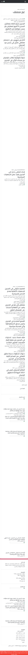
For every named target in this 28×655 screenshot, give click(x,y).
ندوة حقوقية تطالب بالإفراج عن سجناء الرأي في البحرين (14, 59)
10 (21, 635)
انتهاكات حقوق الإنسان (20, 573)
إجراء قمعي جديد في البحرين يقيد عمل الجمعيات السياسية (14, 174)
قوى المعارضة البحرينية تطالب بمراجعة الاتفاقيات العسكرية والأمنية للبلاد (15, 432)
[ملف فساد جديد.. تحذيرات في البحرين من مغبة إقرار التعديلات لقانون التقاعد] (19, 333)
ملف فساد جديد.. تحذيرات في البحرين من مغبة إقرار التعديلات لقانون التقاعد (15, 340)
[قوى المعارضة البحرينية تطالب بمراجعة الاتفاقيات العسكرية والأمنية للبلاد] (17, 421)
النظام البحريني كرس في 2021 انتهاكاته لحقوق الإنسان (15, 372)
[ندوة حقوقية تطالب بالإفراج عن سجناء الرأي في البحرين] (14, 54)
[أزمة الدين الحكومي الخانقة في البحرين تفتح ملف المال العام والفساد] (17, 542)
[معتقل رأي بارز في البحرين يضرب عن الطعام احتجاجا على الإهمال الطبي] (19, 301)
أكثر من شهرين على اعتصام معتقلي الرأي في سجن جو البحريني (14, 42)
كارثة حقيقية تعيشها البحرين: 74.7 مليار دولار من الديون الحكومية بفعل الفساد (15, 417)
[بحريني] (3, 1)
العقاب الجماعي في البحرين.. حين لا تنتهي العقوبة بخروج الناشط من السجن (14, 539)
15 (24, 637)
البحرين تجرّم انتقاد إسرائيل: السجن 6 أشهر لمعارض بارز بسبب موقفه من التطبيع (14, 26)
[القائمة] (25, 2)
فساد (24, 579)
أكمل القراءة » (22, 35)
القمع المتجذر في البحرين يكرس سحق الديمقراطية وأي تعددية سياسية (15, 323)
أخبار (24, 576)
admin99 (20, 21)
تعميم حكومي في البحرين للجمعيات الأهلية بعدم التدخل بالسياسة (15, 291)
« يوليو (23, 642)
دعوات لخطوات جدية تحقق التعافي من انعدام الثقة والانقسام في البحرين (14, 356)
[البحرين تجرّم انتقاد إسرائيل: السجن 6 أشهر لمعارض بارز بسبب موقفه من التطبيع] (14, 20)
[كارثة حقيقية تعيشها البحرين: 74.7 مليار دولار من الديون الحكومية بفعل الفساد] (14, 415)
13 (17, 635)
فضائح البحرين (22, 575)
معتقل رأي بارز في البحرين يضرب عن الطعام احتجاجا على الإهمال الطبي (15, 307)
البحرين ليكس (11, 645)
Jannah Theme (3, 651)
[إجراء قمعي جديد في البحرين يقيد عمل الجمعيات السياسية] (14, 67)
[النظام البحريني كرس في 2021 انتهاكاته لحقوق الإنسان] (22, 366)
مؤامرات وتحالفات (21, 578)
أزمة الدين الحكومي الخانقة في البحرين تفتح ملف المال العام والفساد (15, 553)
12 (19, 635)
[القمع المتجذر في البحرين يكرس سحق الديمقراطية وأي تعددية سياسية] (19, 317)
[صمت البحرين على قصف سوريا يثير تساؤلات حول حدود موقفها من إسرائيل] (17, 399)
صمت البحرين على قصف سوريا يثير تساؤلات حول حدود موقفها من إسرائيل (14, 410)
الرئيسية (23, 9)
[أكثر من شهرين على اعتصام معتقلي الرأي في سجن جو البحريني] (20, 36)
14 (16, 635)
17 (21, 637)
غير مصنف (23, 580)
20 (17, 637)
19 (19, 637)
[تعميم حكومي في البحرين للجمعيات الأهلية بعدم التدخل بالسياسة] (14, 184)
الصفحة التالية (24, 384)
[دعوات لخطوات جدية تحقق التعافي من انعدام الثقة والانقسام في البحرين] (21, 350)
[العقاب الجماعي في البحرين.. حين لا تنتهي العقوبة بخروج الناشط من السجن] (17, 436)
